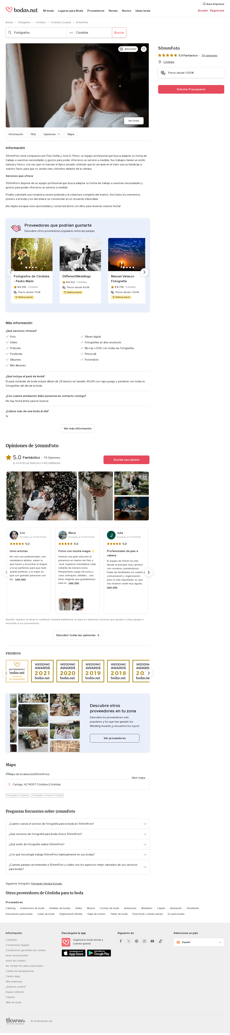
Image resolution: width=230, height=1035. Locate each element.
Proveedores (95, 11)
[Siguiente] (144, 272)
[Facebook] (121, 941)
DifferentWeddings (77, 276)
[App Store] (74, 955)
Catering (10, 908)
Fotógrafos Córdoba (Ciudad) (47, 795)
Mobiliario (146, 908)
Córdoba (41, 22)
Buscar (119, 33)
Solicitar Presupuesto (191, 89)
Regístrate (217, 10)
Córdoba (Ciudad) (61, 22)
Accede (203, 10)
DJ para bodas (176, 913)
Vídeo (78, 908)
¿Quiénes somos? (16, 986)
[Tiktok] (160, 941)
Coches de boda (109, 908)
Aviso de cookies (16, 960)
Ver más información (77, 428)
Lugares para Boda (70, 11)
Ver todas (133, 120)
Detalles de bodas (59, 908)
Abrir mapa (138, 778)
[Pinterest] (136, 941)
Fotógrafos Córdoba (17, 795)
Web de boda (13, 1002)
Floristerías (193, 908)
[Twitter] (128, 941)
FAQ (33, 134)
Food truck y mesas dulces (147, 913)
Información (16, 134)
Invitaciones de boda (32, 908)
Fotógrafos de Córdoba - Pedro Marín (31, 278)
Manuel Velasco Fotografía (122, 278)
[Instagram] (144, 941)
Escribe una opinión (126, 460)
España (186, 942)
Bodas (10, 22)
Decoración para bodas (19, 913)
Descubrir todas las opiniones (76, 635)
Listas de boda (46, 913)
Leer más (20, 579)
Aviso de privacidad (17, 955)
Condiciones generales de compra (26, 950)
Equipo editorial (15, 991)
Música (91, 908)
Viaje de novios (96, 913)
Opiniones (51, 134)
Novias (113, 11)
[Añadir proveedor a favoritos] (144, 49)
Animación (176, 908)
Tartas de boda (119, 913)
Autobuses (130, 908)
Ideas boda (142, 11)
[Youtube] (152, 941)
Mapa (71, 134)
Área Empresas (215, 4)
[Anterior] (11, 272)
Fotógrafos (24, 22)
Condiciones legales (17, 945)
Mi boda (48, 11)
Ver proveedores (115, 738)
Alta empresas (14, 981)
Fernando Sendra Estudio (46, 883)
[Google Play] (99, 955)
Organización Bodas (70, 913)
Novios (126, 11)
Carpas (161, 908)
